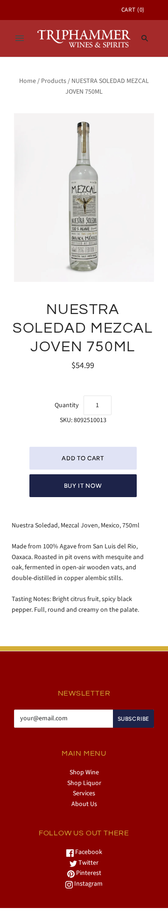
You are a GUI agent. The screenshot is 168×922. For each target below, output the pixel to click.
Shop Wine (84, 772)
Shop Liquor (84, 783)
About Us (84, 804)
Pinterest (88, 873)
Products (53, 81)
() (133, 10)
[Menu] (19, 38)
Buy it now (83, 485)
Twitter (87, 862)
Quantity (67, 405)
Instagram (88, 883)
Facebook (88, 852)
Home (27, 81)
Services (84, 793)
